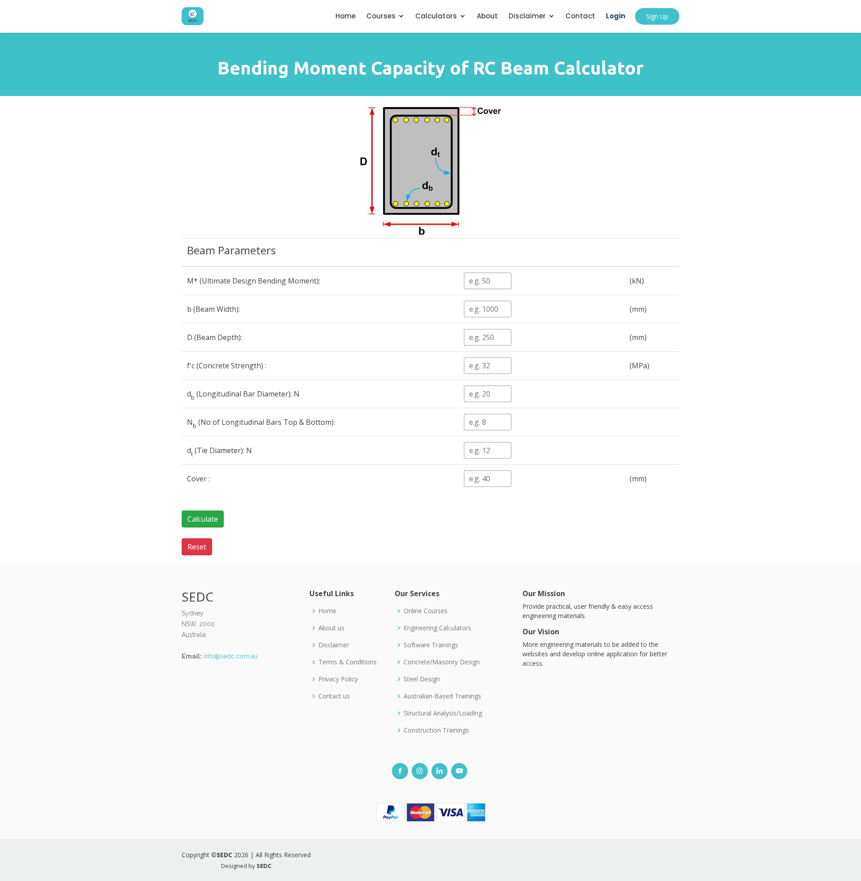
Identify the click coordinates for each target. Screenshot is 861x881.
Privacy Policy (338, 679)
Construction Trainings (436, 730)
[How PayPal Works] (430, 811)
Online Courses (426, 611)
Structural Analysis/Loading (443, 713)
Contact (580, 16)
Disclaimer (527, 16)
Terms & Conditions (347, 662)
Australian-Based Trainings (442, 696)
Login (615, 16)
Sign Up (657, 16)
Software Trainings (431, 645)
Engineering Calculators (437, 628)
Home (345, 16)
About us (331, 628)
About (487, 16)
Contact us (334, 696)
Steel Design (422, 679)
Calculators (436, 16)
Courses (381, 16)
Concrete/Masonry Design (442, 662)
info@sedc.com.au (230, 656)
